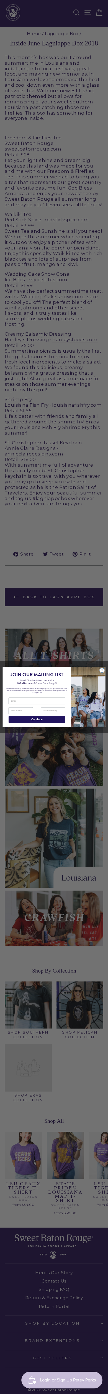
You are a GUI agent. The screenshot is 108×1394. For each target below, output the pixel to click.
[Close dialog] (102, 670)
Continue (37, 719)
